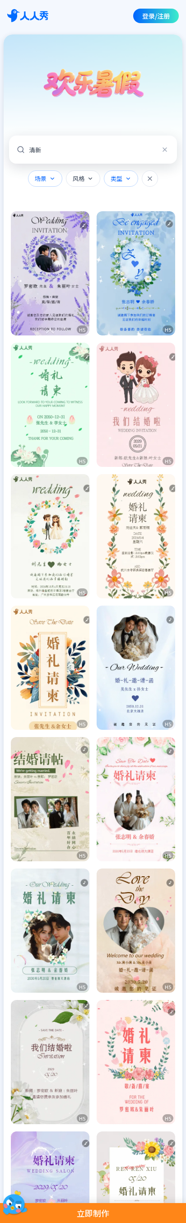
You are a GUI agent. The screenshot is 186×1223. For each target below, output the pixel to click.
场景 (40, 178)
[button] (50, 273)
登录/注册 (156, 15)
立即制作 (93, 1213)
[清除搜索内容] (164, 149)
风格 (78, 178)
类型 (116, 178)
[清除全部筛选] (150, 178)
